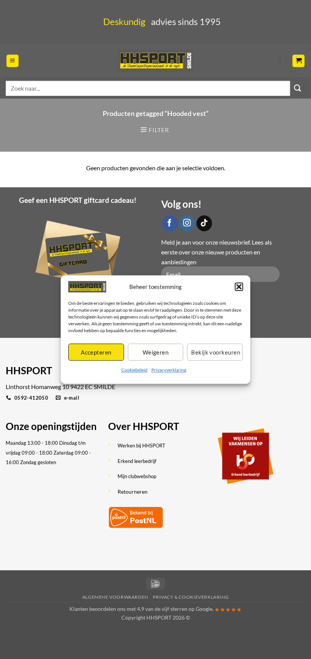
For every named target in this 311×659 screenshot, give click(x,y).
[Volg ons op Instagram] (187, 223)
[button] (239, 286)
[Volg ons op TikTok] (204, 223)
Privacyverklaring (168, 370)
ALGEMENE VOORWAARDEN (115, 597)
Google (204, 609)
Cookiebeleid (134, 370)
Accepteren (96, 352)
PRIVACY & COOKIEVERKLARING (191, 597)
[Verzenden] (297, 88)
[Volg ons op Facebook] (170, 223)
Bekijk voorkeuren (215, 352)
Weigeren (156, 352)
